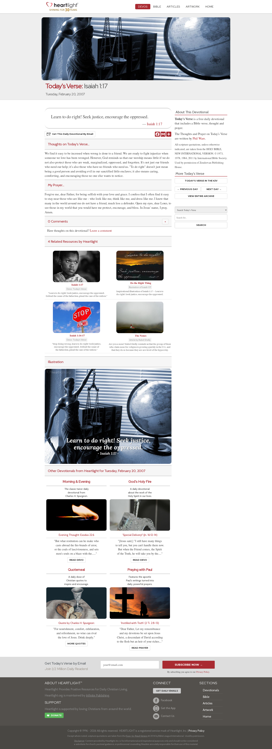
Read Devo (76, 560)
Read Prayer (140, 647)
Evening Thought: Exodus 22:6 (76, 535)
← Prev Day (187, 189)
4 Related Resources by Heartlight (73, 241)
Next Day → (214, 189)
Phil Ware (199, 138)
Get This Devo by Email (72, 134)
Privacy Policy (202, 671)
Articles (173, 6)
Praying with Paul (140, 569)
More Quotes (76, 643)
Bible (157, 6)
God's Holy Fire (139, 481)
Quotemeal (76, 569)
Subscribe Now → (189, 664)
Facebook (166, 700)
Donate (54, 716)
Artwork (193, 6)
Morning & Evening (76, 481)
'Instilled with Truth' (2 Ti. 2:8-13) (140, 623)
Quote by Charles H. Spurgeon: (76, 623)
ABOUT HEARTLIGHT (63, 683)
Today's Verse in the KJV (201, 180)
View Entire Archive (201, 196)
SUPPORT (53, 702)
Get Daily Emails (167, 690)
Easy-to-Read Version (137, 736)
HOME (209, 6)
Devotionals (211, 690)
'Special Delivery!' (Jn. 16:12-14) (139, 535)
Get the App (168, 708)
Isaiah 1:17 (154, 123)
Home (207, 716)
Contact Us (167, 716)
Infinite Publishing (97, 695)
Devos (142, 6)
